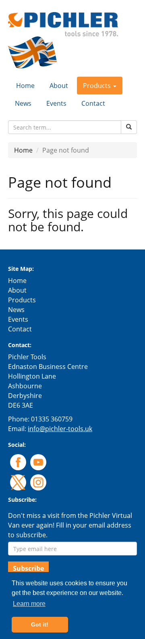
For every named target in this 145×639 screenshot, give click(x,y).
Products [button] (97, 85)
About (59, 85)
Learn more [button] (29, 603)
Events (56, 103)
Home (25, 85)
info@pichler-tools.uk (60, 428)
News (23, 103)
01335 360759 (51, 419)
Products (22, 299)
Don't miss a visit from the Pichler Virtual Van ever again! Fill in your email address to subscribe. (70, 525)
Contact (93, 103)
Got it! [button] (39, 624)
